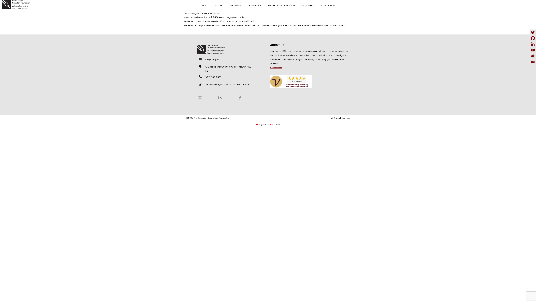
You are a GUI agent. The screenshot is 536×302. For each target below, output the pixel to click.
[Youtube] (533, 50)
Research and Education (281, 5)
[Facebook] (533, 38)
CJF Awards (235, 5)
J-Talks (218, 5)
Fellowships (255, 5)
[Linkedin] (533, 44)
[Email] (533, 62)
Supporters (307, 5)
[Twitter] (533, 32)
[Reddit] (533, 56)
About (204, 5)
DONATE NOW (327, 5)
